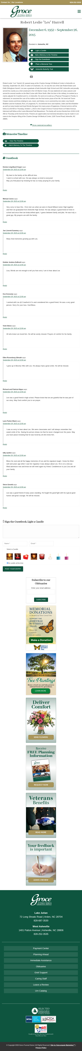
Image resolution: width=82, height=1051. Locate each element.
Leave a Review (41, 984)
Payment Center (41, 948)
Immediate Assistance (41, 960)
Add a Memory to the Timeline (46, 55)
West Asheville (41, 926)
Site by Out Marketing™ (63, 1045)
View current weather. (42, 125)
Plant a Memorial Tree (44, 64)
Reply (5, 190)
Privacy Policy (41, 1048)
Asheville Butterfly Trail (44, 69)
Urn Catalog (41, 991)
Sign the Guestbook (42, 59)
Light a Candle (40, 51)
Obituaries (41, 966)
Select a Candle (12, 549)
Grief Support (40, 972)
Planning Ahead (41, 954)
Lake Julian (41, 913)
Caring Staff (41, 978)
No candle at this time (15, 563)
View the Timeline (16, 141)
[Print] (31, 76)
